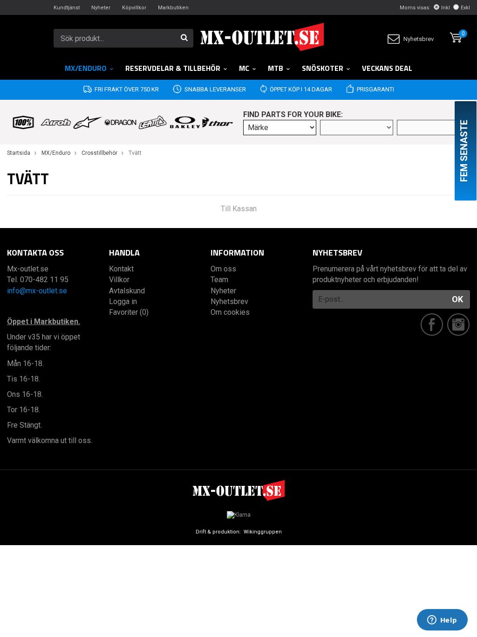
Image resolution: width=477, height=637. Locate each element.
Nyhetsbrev (418, 38)
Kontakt (121, 268)
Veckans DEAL (387, 68)
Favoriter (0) (129, 312)
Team (219, 279)
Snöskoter (322, 68)
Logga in (123, 301)
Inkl (445, 8)
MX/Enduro (86, 68)
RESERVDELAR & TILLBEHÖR (172, 68)
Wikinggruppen (263, 532)
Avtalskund (127, 290)
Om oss (223, 268)
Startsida (18, 153)
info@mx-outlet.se (37, 290)
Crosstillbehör (99, 153)
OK (457, 299)
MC (244, 68)
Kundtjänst (67, 8)
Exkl (465, 8)
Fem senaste (464, 151)
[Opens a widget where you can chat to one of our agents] (442, 620)
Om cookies (230, 312)
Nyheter (100, 8)
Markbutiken (173, 8)
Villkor (119, 279)
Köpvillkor (134, 8)
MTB (275, 68)
